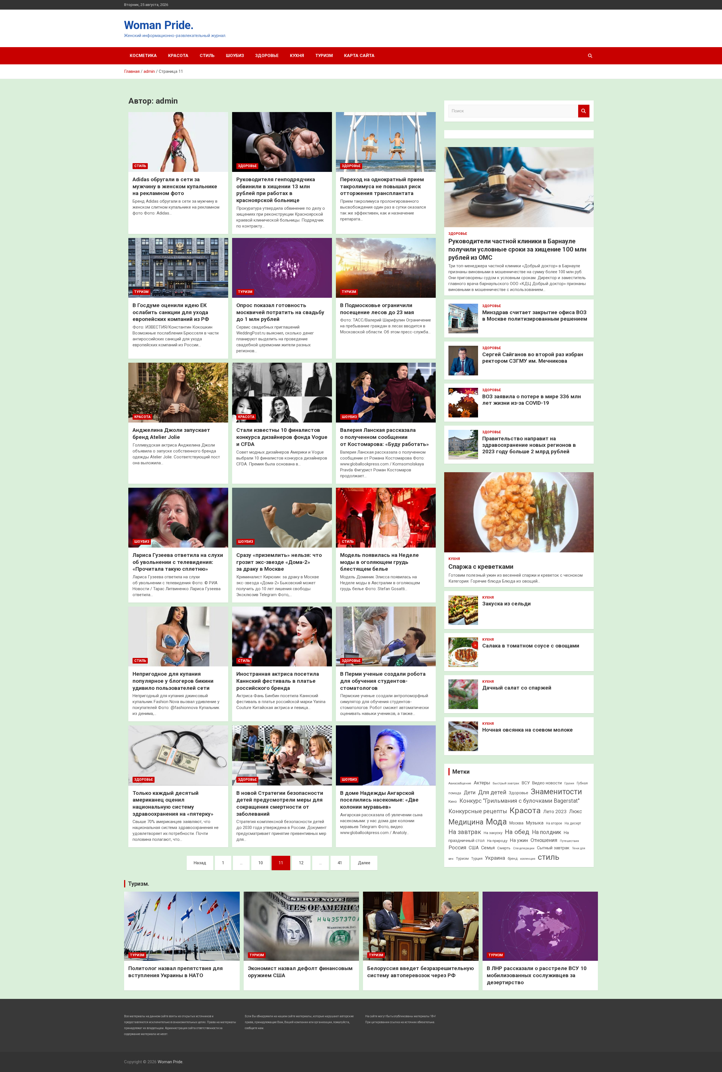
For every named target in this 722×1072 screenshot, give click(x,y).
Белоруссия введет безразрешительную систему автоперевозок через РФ (420, 972)
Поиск (583, 111)
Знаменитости (556, 791)
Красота (178, 55)
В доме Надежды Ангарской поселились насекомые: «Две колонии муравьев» (379, 800)
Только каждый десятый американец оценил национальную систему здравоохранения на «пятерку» (173, 803)
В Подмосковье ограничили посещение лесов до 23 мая (377, 309)
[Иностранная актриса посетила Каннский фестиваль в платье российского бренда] (282, 636)
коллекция (527, 859)
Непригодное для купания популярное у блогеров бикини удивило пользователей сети (173, 681)
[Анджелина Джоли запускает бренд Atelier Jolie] (178, 392)
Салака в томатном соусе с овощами (530, 645)
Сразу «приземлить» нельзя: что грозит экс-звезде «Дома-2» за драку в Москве (279, 562)
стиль (548, 857)
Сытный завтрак (553, 847)
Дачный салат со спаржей (516, 687)
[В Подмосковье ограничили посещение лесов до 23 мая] (386, 268)
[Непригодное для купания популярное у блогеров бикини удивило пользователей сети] (178, 636)
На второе (554, 823)
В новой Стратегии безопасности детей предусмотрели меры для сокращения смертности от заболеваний (279, 803)
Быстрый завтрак (506, 783)
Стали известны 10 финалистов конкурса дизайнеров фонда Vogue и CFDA (281, 437)
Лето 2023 (555, 811)
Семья (488, 847)
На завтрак (464, 831)
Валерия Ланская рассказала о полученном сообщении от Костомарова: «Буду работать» (384, 437)
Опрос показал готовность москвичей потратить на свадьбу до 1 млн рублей (280, 312)
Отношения (544, 840)
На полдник (546, 832)
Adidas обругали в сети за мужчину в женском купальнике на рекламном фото (175, 186)
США (474, 847)
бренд (513, 859)
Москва (516, 823)
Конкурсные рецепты (477, 811)
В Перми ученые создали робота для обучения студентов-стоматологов (383, 681)
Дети (470, 792)
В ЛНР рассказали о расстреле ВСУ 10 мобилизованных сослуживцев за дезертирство (537, 975)
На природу (497, 841)
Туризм (324, 55)
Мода (496, 821)
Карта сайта (359, 55)
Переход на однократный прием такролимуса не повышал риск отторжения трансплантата (382, 186)
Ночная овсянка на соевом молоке (527, 730)
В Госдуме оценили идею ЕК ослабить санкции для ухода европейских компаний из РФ (171, 312)
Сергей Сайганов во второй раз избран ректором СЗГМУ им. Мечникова (532, 357)
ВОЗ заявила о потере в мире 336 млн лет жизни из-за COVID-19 (531, 399)
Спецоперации (523, 848)
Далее (364, 862)
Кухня (297, 55)
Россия (457, 847)
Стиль (207, 55)
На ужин (519, 840)
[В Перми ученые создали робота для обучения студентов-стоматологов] (386, 636)
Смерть (503, 848)
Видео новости (547, 783)
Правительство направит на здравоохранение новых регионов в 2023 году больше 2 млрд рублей (529, 445)
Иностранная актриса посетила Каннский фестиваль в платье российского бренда (277, 681)
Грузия (569, 783)
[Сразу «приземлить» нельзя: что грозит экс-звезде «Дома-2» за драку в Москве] (282, 517)
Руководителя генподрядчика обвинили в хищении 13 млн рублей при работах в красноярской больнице (275, 190)
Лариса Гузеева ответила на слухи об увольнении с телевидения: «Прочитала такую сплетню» (178, 562)
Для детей (492, 792)
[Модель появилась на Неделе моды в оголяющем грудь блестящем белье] (386, 517)
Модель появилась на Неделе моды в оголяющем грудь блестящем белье (379, 562)
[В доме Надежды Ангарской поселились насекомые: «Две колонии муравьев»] (386, 755)
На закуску (493, 833)
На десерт (573, 823)
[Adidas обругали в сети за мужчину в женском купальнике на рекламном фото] (178, 142)
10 (260, 862)
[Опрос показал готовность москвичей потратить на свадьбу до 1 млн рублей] (282, 268)
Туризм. (138, 883)
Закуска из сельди (506, 603)
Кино (452, 801)
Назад (200, 862)
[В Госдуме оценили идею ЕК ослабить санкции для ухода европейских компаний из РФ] (178, 268)
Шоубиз (235, 55)
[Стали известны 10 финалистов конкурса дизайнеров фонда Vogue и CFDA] (282, 392)
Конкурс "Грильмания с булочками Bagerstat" (519, 801)
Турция (477, 859)
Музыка (534, 823)
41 (340, 862)
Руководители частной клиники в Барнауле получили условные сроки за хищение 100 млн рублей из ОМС (517, 249)
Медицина (465, 822)
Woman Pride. (159, 25)
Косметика (143, 55)
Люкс (575, 811)
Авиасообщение (459, 783)
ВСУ (526, 783)
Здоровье (267, 55)
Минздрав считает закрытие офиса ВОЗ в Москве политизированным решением (534, 315)
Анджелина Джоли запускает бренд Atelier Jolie (171, 433)
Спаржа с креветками (480, 566)
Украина (495, 858)
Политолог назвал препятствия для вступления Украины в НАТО (175, 972)
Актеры (482, 783)
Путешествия (569, 841)
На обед (517, 832)
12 (301, 862)
